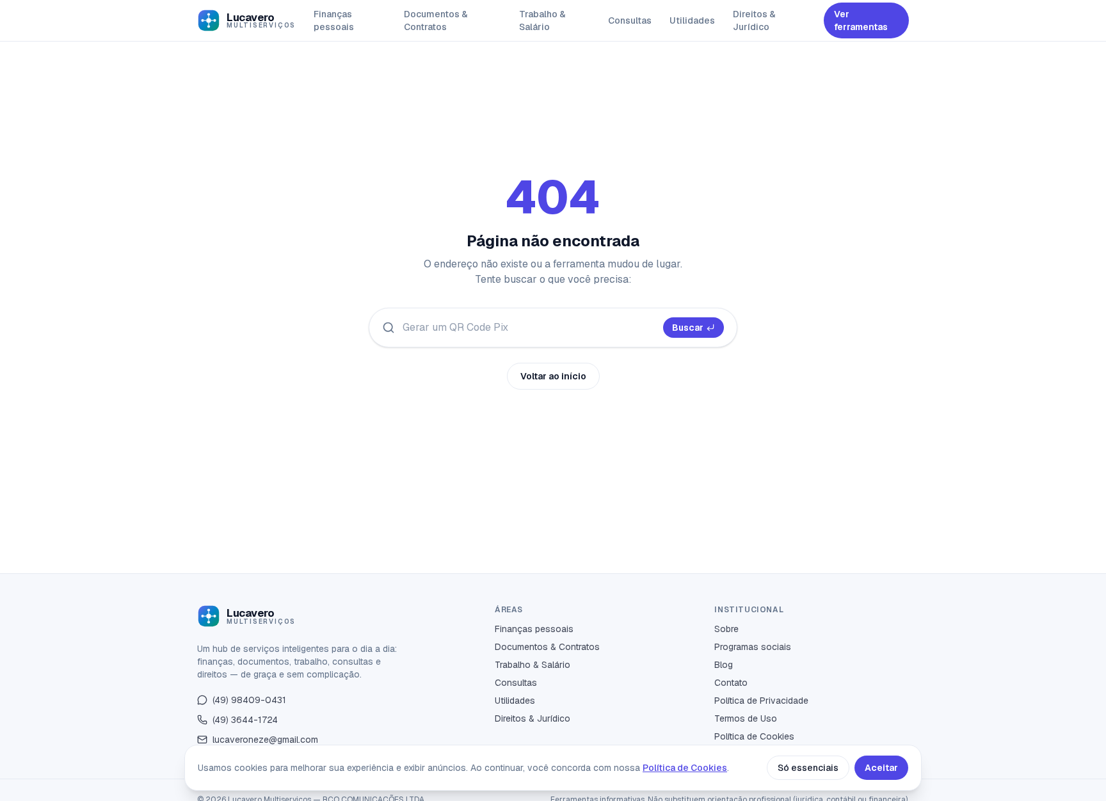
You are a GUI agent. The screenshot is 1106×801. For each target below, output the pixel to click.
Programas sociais (752, 647)
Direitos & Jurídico (754, 20)
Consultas (630, 20)
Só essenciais (808, 767)
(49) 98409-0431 (249, 700)
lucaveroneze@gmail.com (265, 739)
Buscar (687, 327)
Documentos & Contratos (436, 20)
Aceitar (881, 767)
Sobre (726, 629)
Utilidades (692, 20)
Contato (731, 682)
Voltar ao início (553, 376)
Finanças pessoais (334, 20)
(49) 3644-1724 (245, 720)
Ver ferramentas (861, 20)
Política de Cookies (754, 736)
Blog (723, 664)
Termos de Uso (745, 718)
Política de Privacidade (761, 700)
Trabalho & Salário (542, 20)
